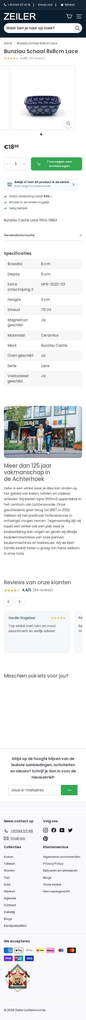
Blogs (8, 919)
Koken (8, 857)
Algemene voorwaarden (61, 857)
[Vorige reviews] (8, 602)
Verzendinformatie (19, 235)
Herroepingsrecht (56, 891)
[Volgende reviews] (19, 602)
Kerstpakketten (15, 926)
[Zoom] (68, 123)
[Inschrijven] (69, 790)
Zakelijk (9, 912)
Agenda (10, 898)
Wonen (9, 870)
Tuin (7, 877)
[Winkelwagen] (69, 16)
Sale (7, 884)
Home (8, 43)
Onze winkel (52, 884)
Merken (9, 891)
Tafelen (9, 863)
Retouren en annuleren (60, 870)
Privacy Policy (53, 863)
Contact (10, 905)
